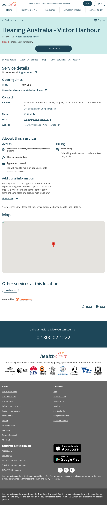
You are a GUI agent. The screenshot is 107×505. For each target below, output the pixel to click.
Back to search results (15, 20)
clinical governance (10, 479)
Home (9, 9)
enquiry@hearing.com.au (36, 119)
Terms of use (7, 415)
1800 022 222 (54, 337)
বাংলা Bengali (7, 455)
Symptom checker (72, 9)
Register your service (11, 411)
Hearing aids (10, 290)
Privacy (5, 420)
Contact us (6, 430)
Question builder (61, 420)
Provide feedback (9, 435)
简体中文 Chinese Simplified (14, 460)
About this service (29, 59)
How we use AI (8, 425)
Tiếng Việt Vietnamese (11, 470)
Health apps (59, 401)
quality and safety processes (46, 479)
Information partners (11, 406)
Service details (9, 59)
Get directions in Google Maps (39, 108)
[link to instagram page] (66, 470)
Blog (55, 391)
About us (6, 440)
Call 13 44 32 (53, 48)
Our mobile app (9, 396)
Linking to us (7, 401)
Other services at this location (65, 59)
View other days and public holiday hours (22, 90)
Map (44, 59)
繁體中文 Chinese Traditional (14, 465)
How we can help (9, 391)
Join (87, 3)
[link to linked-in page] (72, 470)
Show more (7, 198)
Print (102, 306)
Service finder (96, 9)
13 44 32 (28, 114)
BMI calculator (60, 396)
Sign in (100, 3)
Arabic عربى (7, 451)
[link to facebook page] (60, 470)
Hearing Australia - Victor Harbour (40, 124)
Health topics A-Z (28, 9)
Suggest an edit (26, 72)
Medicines (50, 9)
